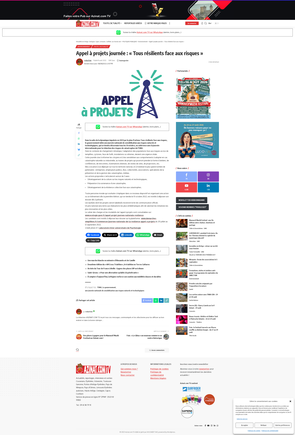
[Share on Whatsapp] (79, 138)
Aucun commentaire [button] (158, 350)
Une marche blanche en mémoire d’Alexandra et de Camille (111, 260)
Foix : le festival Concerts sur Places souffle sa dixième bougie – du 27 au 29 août (203, 329)
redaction (87, 60)
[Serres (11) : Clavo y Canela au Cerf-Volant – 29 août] (181, 308)
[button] (290, 401)
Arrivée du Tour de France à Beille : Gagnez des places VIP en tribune (116, 268)
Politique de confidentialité (269, 431)
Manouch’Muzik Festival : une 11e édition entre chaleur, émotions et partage (202, 222)
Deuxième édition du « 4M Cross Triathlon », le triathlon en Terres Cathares (119, 264)
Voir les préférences (282, 425)
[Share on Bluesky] (79, 149)
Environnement (84, 46)
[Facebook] (186, 176)
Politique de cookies (254, 431)
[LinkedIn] (208, 187)
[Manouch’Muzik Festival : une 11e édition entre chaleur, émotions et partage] (181, 223)
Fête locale (192, 335)
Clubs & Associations (196, 228)
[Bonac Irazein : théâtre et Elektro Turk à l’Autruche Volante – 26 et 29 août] (181, 319)
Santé (191, 289)
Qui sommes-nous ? (129, 369)
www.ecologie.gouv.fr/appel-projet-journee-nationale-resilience (114, 215)
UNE (205, 228)
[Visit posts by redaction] (79, 61)
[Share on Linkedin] (79, 144)
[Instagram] (208, 176)
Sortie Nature (193, 300)
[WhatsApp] (217, 425)
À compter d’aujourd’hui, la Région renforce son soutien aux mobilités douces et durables (124, 277)
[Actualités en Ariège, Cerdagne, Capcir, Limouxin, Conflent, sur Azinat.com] (87, 23)
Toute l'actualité (101, 46)
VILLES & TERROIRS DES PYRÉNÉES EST (202, 255)
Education (192, 241)
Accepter (244, 425)
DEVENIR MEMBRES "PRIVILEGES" (192, 207)
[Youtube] (186, 187)
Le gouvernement (109, 287)
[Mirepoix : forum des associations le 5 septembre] (181, 262)
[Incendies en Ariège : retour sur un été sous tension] (181, 249)
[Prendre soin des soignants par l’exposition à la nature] (181, 286)
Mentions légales (158, 378)
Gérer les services (242, 419)
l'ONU (99, 287)
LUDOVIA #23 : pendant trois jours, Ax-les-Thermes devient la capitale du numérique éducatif (203, 235)
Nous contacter (128, 375)
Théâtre (199, 322)
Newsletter (126, 372)
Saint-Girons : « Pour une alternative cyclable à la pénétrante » (113, 273)
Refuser (263, 425)
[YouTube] (208, 425)
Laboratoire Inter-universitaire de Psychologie (120, 228)
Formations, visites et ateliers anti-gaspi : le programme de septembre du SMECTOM (203, 273)
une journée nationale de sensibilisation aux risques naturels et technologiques (114, 291)
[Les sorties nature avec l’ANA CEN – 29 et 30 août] (181, 297)
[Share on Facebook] (79, 133)
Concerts (192, 311)
